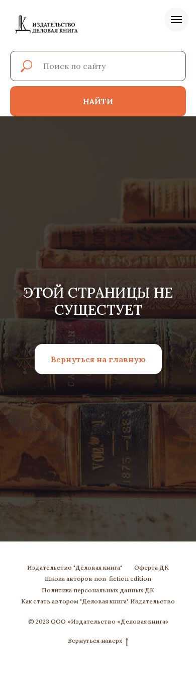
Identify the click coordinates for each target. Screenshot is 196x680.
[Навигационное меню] (176, 19)
